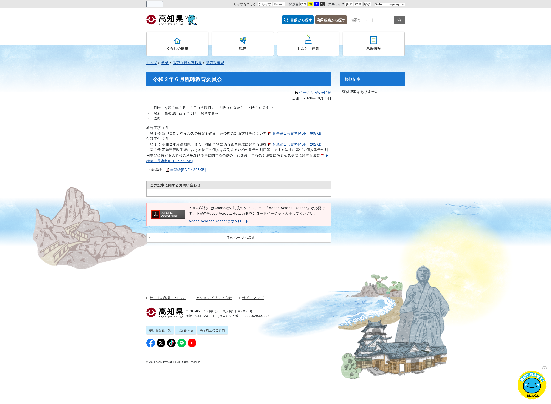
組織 (165, 63)
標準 (303, 4)
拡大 (349, 4)
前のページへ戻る (240, 238)
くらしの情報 (177, 48)
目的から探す (301, 20)
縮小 (367, 4)
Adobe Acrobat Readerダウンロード (219, 221)
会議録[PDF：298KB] (188, 170)
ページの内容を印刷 (315, 92)
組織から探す (335, 20)
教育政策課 (215, 63)
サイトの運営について (168, 298)
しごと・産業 (308, 48)
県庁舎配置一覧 (160, 330)
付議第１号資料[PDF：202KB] (297, 144)
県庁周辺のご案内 (212, 330)
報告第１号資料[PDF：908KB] (297, 133)
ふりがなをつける (243, 4)
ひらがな (265, 4)
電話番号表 (185, 330)
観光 (242, 48)
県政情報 (373, 48)
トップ (151, 63)
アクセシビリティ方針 (214, 298)
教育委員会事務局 (187, 63)
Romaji (279, 4)
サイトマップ (253, 298)
